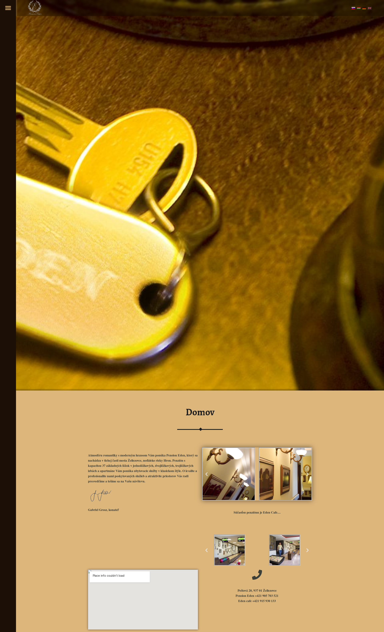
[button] (206, 474)
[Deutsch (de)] (364, 8)
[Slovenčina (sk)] (353, 8)
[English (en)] (369, 8)
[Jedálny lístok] (8, 8)
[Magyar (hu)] (359, 8)
